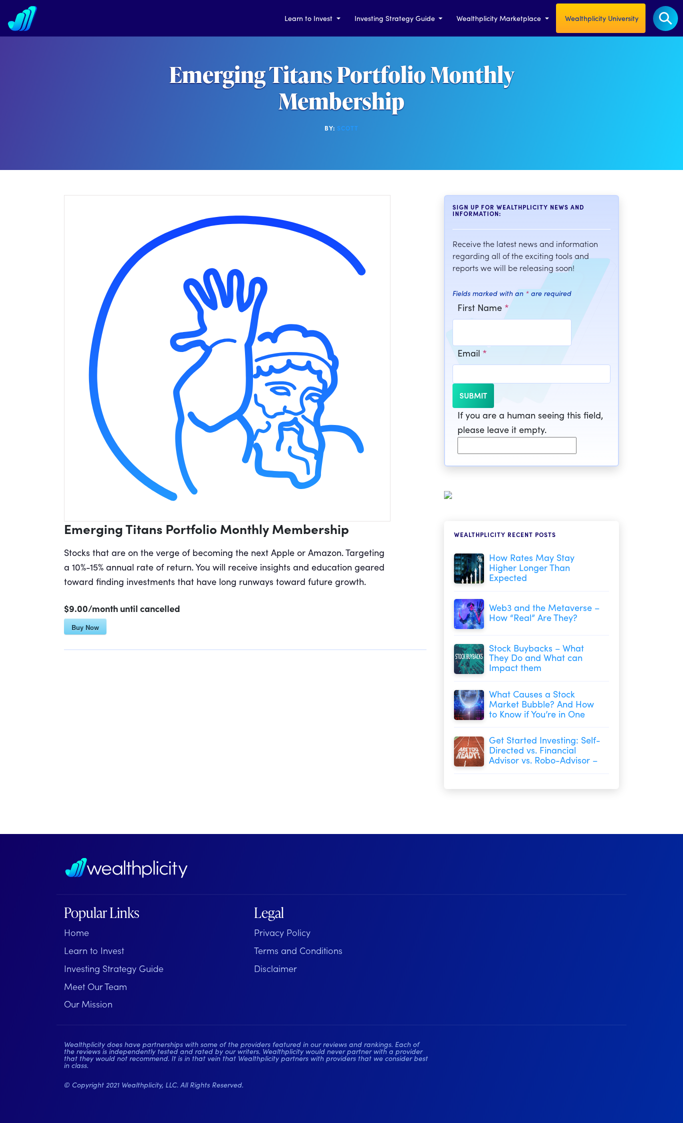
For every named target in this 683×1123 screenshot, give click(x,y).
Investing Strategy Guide (395, 18)
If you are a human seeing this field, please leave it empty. (530, 422)
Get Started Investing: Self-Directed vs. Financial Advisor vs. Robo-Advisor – (544, 750)
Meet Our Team (95, 986)
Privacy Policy (282, 932)
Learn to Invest (309, 18)
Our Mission (88, 1004)
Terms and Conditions (298, 950)
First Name (483, 307)
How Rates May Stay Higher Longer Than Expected (531, 567)
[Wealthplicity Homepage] (126, 868)
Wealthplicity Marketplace (499, 18)
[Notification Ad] (448, 493)
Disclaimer (275, 968)
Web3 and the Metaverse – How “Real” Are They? (544, 612)
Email (472, 352)
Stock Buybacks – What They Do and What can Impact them (536, 658)
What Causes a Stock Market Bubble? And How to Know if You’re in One (541, 704)
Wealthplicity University (600, 18)
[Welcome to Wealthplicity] (23, 18)
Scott (347, 128)
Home (76, 932)
